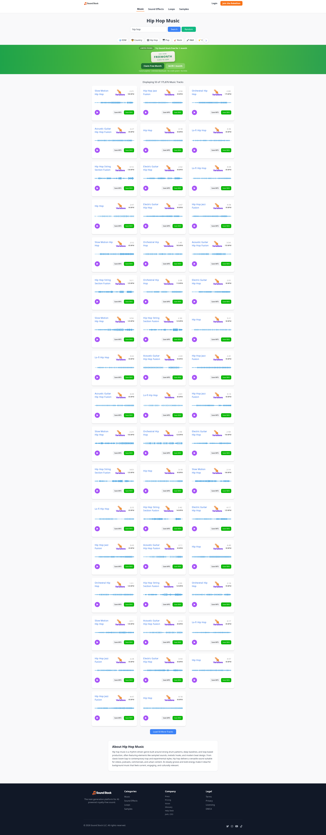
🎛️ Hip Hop (152, 40)
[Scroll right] (206, 40)
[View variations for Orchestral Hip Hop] (217, 92)
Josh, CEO (169, 814)
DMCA (209, 808)
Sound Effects (156, 9)
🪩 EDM (122, 40)
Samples (184, 9)
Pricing (168, 800)
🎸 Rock (178, 40)
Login (214, 3)
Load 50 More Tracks (163, 731)
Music (140, 8)
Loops (171, 9)
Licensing (210, 804)
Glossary (168, 807)
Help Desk (169, 810)
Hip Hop (147, 130)
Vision (167, 803)
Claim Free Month (153, 66)
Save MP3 (117, 112)
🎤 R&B (190, 40)
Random (189, 29)
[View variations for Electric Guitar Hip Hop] (169, 168)
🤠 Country (136, 40)
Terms (209, 796)
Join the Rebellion (231, 3)
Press (167, 796)
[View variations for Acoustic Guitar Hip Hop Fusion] (121, 130)
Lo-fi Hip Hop (199, 130)
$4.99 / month (175, 66)
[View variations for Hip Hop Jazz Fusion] (169, 92)
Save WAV (129, 112)
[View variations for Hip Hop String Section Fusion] (120, 168)
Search (174, 29)
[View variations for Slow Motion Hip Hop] (120, 92)
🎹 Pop (165, 40)
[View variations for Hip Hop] (169, 130)
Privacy (209, 800)
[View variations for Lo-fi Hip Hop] (218, 130)
